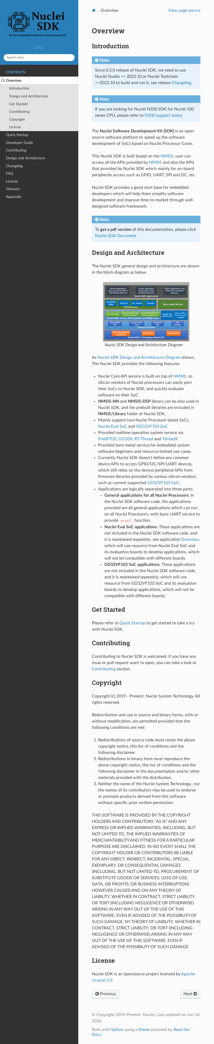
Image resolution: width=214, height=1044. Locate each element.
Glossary (13, 189)
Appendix (13, 197)
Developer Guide (19, 143)
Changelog (14, 166)
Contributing (19, 112)
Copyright (17, 119)
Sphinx (117, 1030)
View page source (184, 10)
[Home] (94, 10)
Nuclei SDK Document (115, 236)
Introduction (19, 88)
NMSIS (166, 156)
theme (144, 1030)
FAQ (9, 173)
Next (188, 994)
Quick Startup (17, 135)
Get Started (18, 104)
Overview (13, 81)
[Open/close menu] (3, 80)
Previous (107, 994)
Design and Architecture (28, 96)
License (15, 127)
